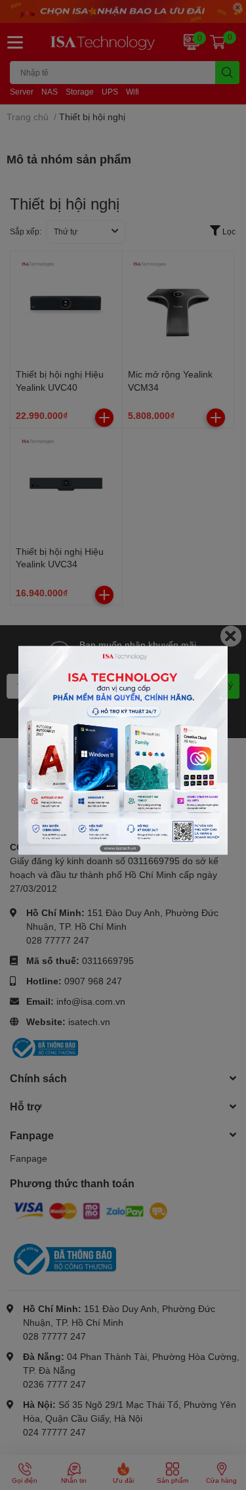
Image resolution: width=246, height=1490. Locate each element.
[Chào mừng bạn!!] (123, 750)
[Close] (230, 635)
